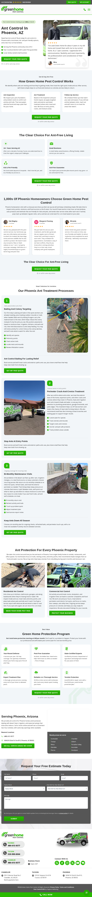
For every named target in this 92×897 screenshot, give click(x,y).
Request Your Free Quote (15, 59)
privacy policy (63, 813)
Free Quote (72, 2)
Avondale (74, 747)
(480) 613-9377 (9, 736)
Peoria (53, 750)
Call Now (47, 894)
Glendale (54, 747)
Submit (14, 819)
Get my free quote (15, 371)
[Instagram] (67, 863)
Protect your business (62, 613)
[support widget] (86, 893)
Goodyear (74, 750)
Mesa (52, 744)
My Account (84, 2)
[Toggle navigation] (89, 9)
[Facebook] (62, 863)
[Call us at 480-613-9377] (85, 9)
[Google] (57, 863)
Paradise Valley (76, 744)
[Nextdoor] (83, 863)
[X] (72, 863)
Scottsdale (54, 739)
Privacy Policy (54, 887)
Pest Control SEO (39, 889)
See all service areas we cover (18, 746)
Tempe (53, 742)
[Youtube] (78, 863)
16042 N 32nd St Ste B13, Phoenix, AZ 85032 (19, 740)
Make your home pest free (18, 611)
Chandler (74, 739)
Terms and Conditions (67, 887)
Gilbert (73, 742)
